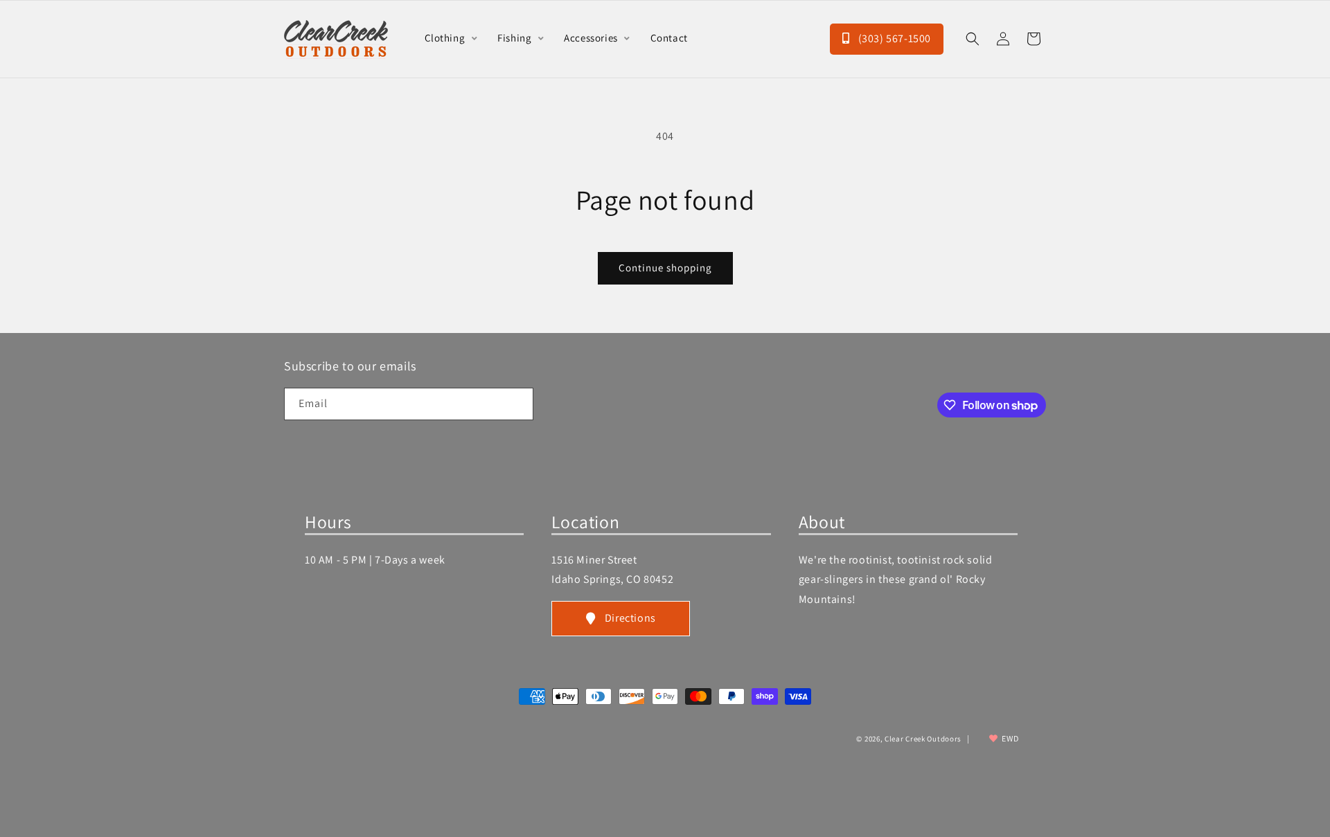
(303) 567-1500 (893, 38)
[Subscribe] (517, 404)
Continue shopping (665, 267)
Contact (669, 37)
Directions (630, 618)
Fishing (515, 37)
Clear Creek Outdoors (923, 739)
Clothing (446, 37)
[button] (972, 39)
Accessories (592, 37)
